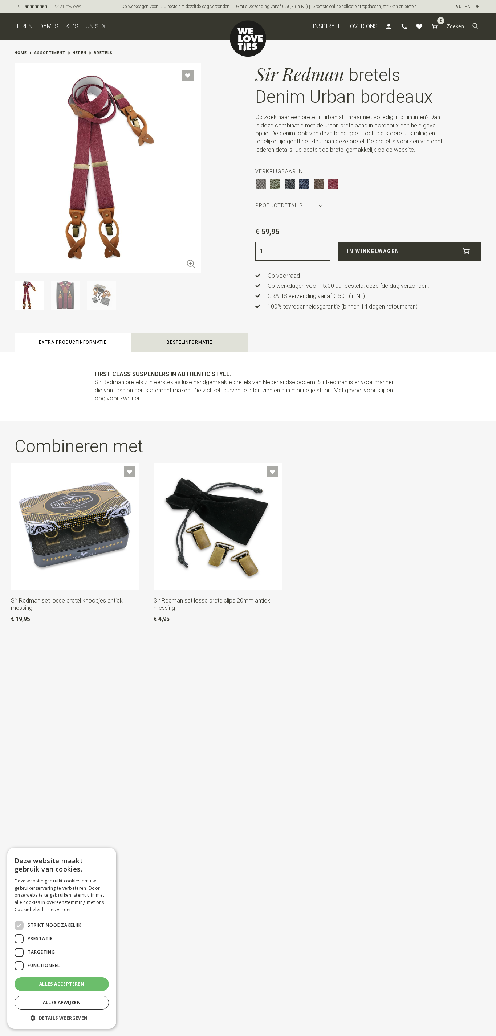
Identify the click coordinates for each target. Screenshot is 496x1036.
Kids (72, 26)
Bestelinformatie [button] (189, 342)
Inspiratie (328, 26)
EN (468, 6)
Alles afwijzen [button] (62, 1002)
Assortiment (49, 53)
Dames (49, 26)
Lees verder (58, 909)
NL (458, 6)
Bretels (103, 53)
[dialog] (61, 938)
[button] (475, 26)
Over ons (364, 26)
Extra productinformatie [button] (73, 342)
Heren (23, 26)
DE (477, 6)
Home (21, 53)
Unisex (96, 26)
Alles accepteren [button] (61, 984)
